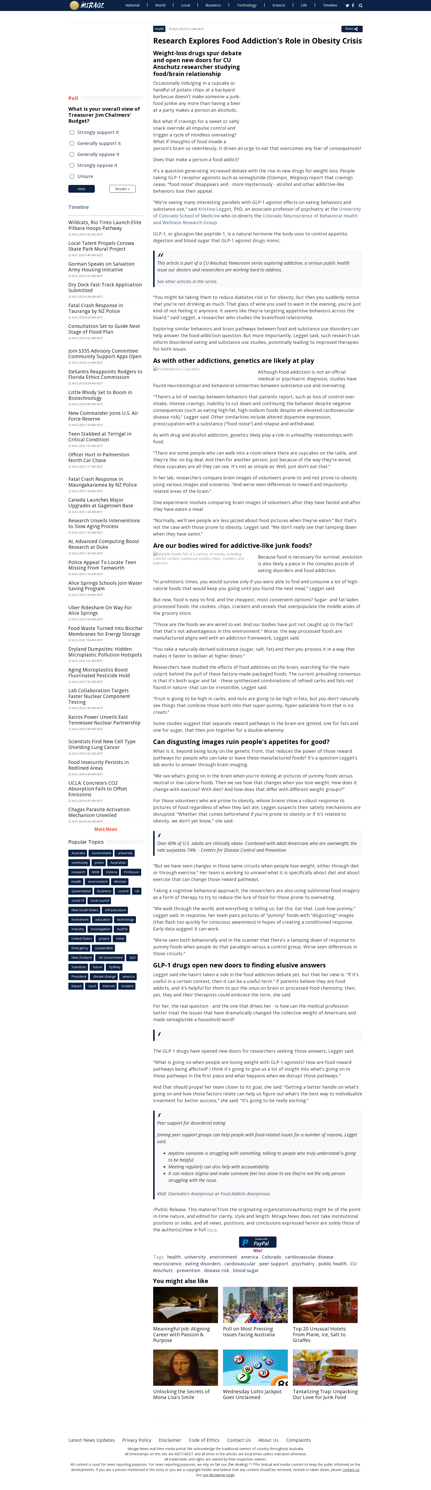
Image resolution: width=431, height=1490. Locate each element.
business (104, 891)
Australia (78, 853)
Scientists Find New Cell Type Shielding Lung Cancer (102, 744)
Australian (118, 862)
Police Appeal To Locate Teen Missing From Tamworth (102, 565)
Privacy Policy (136, 1440)
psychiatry (303, 1264)
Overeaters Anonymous (191, 1194)
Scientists (79, 967)
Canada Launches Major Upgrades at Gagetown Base (100, 503)
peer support (273, 1264)
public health (332, 1264)
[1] (250, 1464)
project (104, 938)
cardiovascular (240, 1264)
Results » (122, 188)
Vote (81, 188)
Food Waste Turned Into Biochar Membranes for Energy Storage (105, 631)
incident (127, 986)
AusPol (122, 929)
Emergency (80, 948)
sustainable (104, 948)
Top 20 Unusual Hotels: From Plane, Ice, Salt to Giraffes (319, 1335)
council (123, 891)
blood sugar (246, 1270)
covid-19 (78, 900)
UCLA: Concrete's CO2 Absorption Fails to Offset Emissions (97, 789)
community (80, 862)
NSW (95, 872)
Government (101, 853)
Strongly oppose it (97, 165)
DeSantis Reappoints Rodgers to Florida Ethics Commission (105, 374)
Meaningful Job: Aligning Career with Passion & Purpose (181, 1335)
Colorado (271, 1257)
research (78, 872)
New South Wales (85, 910)
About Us (268, 1440)
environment (223, 1257)
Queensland (81, 891)
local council (100, 900)
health (174, 1257)
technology (125, 919)
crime (120, 938)
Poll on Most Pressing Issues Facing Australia (249, 1332)
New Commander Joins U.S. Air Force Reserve (103, 416)
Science (278, 4)
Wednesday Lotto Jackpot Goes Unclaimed (252, 1394)
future (97, 967)
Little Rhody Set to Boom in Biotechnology (100, 395)
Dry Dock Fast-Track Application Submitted (105, 287)
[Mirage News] (89, 5)
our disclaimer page (218, 1475)
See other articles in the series (186, 281)
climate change (104, 976)
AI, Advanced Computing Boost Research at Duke (103, 544)
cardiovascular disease (309, 1257)
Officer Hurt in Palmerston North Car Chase (98, 457)
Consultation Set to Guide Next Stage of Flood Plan (104, 329)
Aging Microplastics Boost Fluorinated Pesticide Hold (99, 673)
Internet (109, 986)
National (132, 4)
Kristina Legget (214, 209)
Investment (80, 919)
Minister (120, 881)
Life (304, 4)
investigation (100, 929)
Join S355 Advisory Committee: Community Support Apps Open (104, 354)
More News (106, 829)
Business (213, 4)
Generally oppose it (98, 154)
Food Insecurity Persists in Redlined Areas (98, 765)
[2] (254, 1464)
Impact (77, 986)
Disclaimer (170, 1440)
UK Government (111, 957)
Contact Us (239, 1440)
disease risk (216, 1270)
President (79, 976)
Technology (247, 4)
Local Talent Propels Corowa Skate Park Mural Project (101, 246)
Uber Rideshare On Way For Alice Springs (100, 610)
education (102, 919)
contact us (350, 1469)
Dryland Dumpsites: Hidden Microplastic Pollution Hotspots (105, 652)
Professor (131, 872)
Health (159, 29)
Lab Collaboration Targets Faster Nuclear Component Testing (99, 696)
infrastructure (115, 910)
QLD (132, 957)
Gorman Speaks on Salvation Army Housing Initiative (101, 267)
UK (137, 891)
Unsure (85, 176)
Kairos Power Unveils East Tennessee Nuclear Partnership (104, 720)
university (195, 1257)
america (249, 1257)
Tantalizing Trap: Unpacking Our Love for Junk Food (325, 1394)
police (99, 862)
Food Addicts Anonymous (245, 1194)
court (92, 986)
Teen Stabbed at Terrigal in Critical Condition (99, 437)
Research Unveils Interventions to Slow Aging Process (104, 523)
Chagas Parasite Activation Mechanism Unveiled (99, 812)
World (160, 4)
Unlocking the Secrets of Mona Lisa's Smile (181, 1394)
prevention (188, 1270)
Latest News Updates (91, 1440)
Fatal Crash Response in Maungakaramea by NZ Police (102, 482)
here (212, 1230)
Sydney (114, 967)
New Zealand (82, 957)
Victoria (111, 872)
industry (78, 929)
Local (185, 4)
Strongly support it (98, 132)
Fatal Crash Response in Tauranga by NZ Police (95, 308)
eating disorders (203, 1264)
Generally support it (99, 143)
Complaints (298, 1440)
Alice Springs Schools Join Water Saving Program (105, 586)
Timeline (330, 4)
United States (82, 938)
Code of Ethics (204, 1440)
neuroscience (167, 1264)
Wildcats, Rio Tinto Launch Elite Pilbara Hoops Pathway (104, 225)
